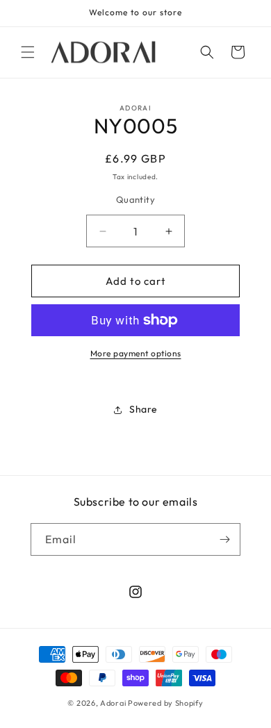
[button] (28, 52)
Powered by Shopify (166, 703)
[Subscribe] (224, 539)
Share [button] (143, 409)
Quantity (135, 199)
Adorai (113, 703)
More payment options (135, 353)
